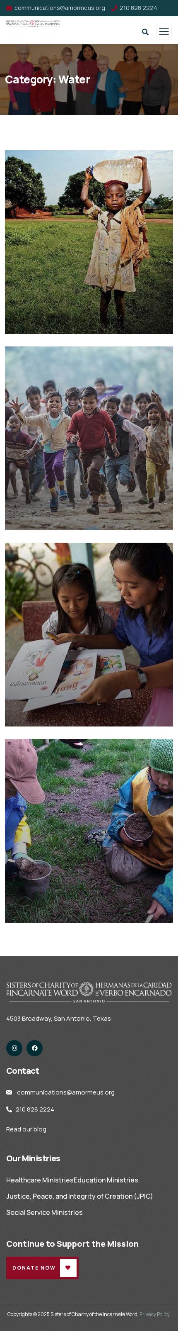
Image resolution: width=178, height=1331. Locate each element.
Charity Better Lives (55, 714)
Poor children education (63, 322)
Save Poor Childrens (56, 518)
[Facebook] (34, 1048)
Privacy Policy (154, 1314)
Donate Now (34, 1267)
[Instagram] (14, 1048)
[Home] (89, 992)
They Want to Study (55, 911)
